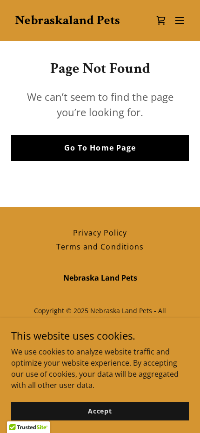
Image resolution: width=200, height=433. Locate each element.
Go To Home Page (99, 148)
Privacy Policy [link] (100, 233)
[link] (67, 21)
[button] (179, 20)
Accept (100, 411)
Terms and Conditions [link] (99, 247)
